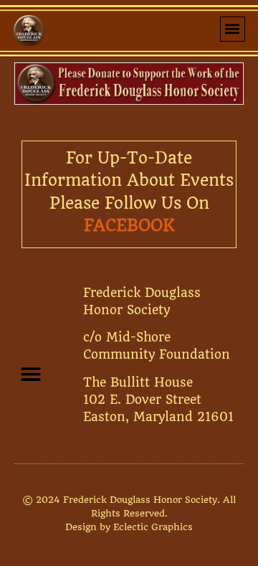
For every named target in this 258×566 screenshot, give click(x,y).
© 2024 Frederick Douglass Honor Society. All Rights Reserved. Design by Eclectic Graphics (129, 513)
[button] (232, 29)
